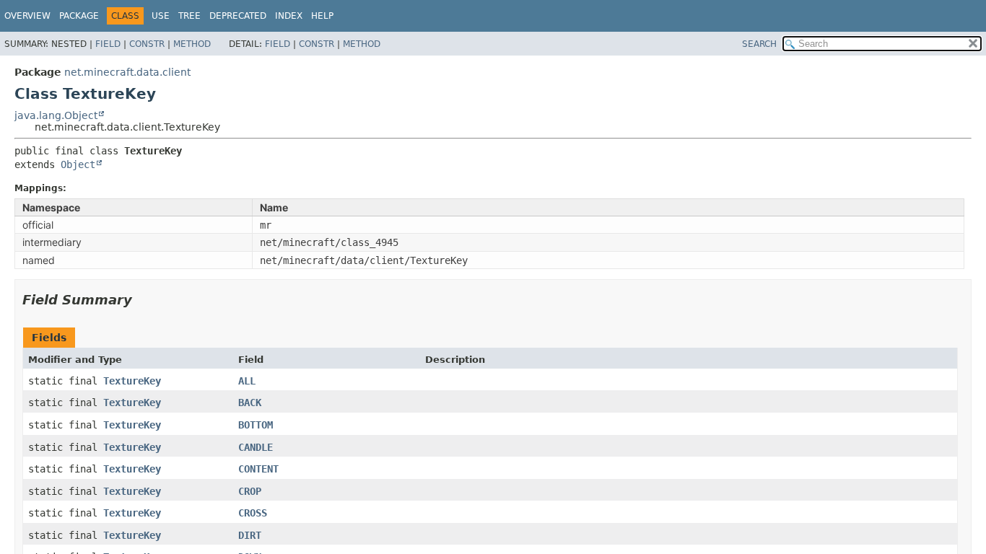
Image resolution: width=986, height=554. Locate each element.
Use (161, 16)
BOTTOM (255, 425)
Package (79, 16)
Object (78, 164)
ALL (247, 381)
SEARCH (759, 44)
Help (322, 16)
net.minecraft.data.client (127, 72)
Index (288, 16)
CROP (249, 491)
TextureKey (132, 381)
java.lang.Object (55, 115)
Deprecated (237, 16)
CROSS (252, 513)
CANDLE (255, 447)
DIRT (249, 535)
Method (192, 44)
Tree (189, 16)
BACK (249, 402)
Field (108, 44)
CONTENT (258, 469)
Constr (147, 44)
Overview (27, 16)
